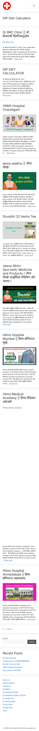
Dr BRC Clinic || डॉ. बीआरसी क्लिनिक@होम (16, 34)
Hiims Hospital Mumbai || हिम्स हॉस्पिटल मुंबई (19, 338)
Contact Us (7, 686)
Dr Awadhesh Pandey (11, 692)
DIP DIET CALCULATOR (13, 71)
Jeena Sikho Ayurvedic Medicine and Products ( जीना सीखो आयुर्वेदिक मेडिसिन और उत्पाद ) (19, 273)
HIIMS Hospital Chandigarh (14, 107)
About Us (6, 680)
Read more (18, 59)
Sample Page (7, 707)
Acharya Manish (8, 683)
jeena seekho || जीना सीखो (11, 670)
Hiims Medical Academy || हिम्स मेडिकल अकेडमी (19, 397)
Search (5, 638)
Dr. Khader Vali (8, 698)
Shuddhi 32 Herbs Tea (19, 216)
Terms (5, 710)
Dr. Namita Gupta (9, 701)
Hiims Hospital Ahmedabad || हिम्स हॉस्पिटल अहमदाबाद (16, 574)
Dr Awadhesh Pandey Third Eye (14, 695)
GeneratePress (31, 728)
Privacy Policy (8, 704)
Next (9, 629)
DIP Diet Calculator (17, 18)
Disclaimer (6, 689)
